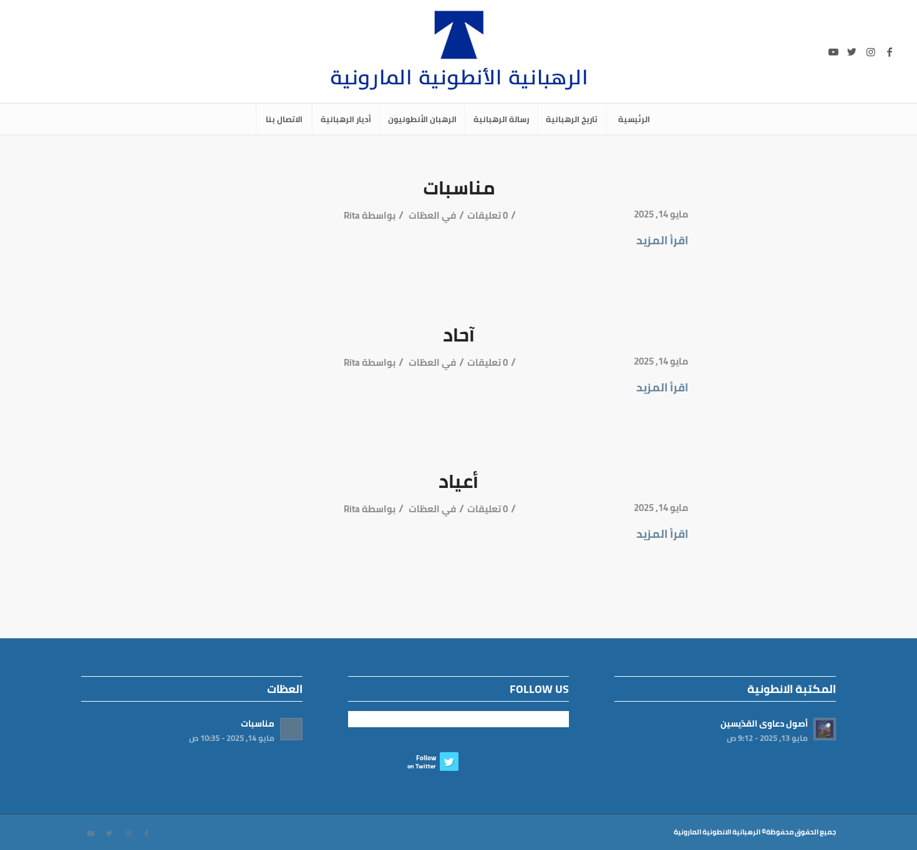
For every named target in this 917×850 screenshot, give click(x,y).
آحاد (459, 334)
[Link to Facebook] (889, 51)
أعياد (458, 481)
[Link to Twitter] (852, 51)
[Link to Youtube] (833, 51)
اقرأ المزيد (662, 240)
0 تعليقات (487, 215)
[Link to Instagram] (870, 51)
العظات (424, 215)
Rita (352, 215)
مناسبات (459, 187)
